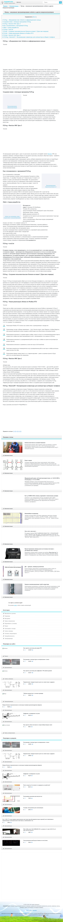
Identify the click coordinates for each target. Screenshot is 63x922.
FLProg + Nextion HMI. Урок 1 (11, 35)
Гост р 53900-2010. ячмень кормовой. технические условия (41, 495)
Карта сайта (29, 910)
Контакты (35, 910)
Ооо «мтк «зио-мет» (30, 531)
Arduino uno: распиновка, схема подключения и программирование (12, 217)
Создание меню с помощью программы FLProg (16, 22)
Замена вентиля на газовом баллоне (35, 442)
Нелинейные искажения (31, 513)
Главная (5, 6)
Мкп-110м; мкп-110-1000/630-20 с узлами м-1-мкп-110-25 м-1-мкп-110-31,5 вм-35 (39, 829)
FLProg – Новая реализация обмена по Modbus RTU (17, 33)
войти (15, 605)
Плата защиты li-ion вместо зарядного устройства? (36, 785)
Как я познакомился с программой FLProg (15, 25)
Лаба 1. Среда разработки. (10, 27)
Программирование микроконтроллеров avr (51, 186)
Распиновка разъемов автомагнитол (32, 796)
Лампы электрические (10, 621)
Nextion (50, 154)
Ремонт (6, 626)
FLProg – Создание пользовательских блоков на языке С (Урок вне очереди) (25, 31)
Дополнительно (13, 6)
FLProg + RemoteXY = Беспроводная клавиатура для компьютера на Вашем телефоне (28, 37)
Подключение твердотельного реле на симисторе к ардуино (38, 682)
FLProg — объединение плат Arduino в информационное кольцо (21, 20)
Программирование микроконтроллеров (12, 107)
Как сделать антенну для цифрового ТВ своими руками (37, 670)
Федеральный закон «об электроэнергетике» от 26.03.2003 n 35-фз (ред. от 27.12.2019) (42, 478)
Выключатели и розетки (10, 613)
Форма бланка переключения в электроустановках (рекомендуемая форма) (22, 705)
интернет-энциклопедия (9, 2)
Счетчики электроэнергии (11, 633)
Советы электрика (9, 631)
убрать (34, 17)
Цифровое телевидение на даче (31, 713)
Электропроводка (9, 638)
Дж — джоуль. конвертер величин (34, 566)
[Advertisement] (31, 58)
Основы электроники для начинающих (33, 807)
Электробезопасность (9, 636)
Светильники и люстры (10, 628)
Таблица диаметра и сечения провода (33, 693)
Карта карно (28, 460)
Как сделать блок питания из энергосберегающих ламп (37, 725)
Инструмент (7, 618)
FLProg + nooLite (7, 29)
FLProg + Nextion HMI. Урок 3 (11, 24)
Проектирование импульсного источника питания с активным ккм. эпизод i (39, 549)
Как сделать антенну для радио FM (32, 648)
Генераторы (7, 616)
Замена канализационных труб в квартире (37, 584)
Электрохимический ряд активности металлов (35, 840)
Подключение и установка (11, 623)
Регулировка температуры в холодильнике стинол (36, 659)
